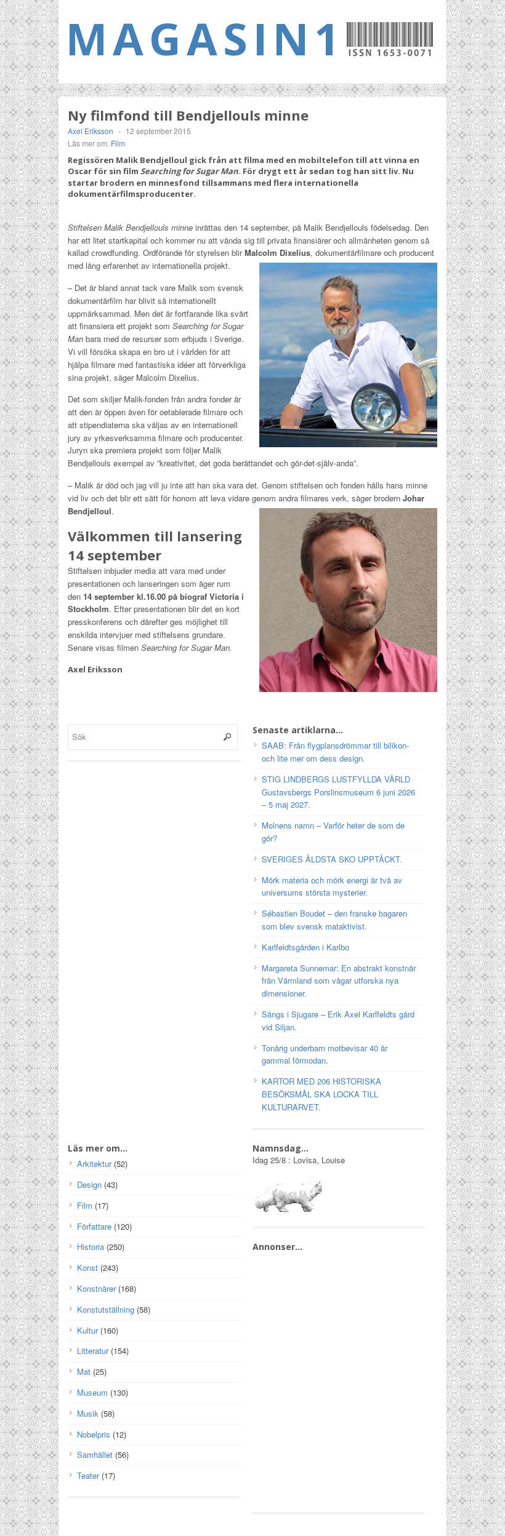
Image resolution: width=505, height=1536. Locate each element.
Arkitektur (94, 1163)
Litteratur (92, 1350)
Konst (87, 1267)
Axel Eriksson (90, 130)
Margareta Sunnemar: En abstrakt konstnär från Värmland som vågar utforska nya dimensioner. (339, 981)
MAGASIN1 (205, 38)
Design (89, 1184)
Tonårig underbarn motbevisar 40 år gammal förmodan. (324, 1054)
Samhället (95, 1454)
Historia (90, 1246)
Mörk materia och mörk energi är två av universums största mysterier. (332, 886)
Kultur (87, 1330)
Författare (94, 1226)
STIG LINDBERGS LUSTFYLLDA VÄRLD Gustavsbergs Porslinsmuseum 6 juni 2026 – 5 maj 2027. (338, 792)
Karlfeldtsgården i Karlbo (305, 947)
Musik (88, 1413)
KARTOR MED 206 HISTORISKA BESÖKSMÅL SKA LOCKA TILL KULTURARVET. (321, 1094)
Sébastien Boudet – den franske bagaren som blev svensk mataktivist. (334, 919)
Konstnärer (96, 1288)
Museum (92, 1392)
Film (118, 143)
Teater (88, 1475)
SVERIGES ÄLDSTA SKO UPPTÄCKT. (332, 859)
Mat (84, 1371)
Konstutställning (105, 1309)
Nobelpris (93, 1434)
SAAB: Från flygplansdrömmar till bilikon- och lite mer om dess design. (335, 751)
